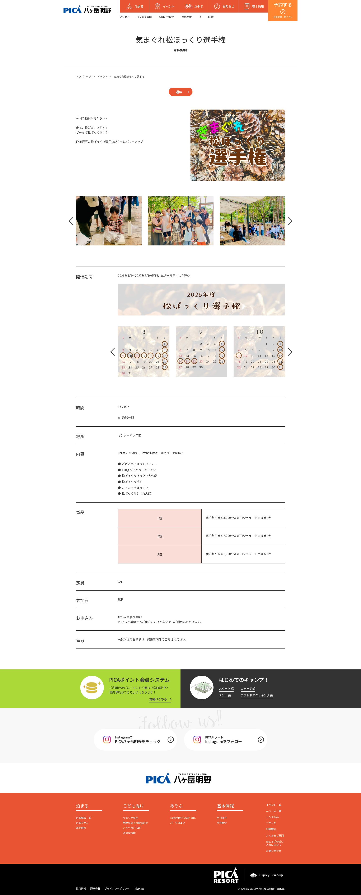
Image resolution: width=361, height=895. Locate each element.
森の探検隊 (129, 833)
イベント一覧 (273, 804)
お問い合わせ (166, 16)
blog (211, 16)
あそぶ (176, 806)
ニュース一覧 (273, 810)
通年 (179, 91)
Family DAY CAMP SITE (183, 817)
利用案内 (222, 817)
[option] (109, 221)
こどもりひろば (132, 828)
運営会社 (95, 888)
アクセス (125, 16)
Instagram (186, 16)
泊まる (82, 806)
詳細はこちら (158, 699)
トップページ (83, 76)
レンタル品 (272, 817)
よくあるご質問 (275, 835)
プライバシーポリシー (117, 888)
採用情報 (81, 888)
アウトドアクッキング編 (257, 695)
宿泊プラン (82, 822)
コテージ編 (248, 688)
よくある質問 (144, 16)
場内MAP (222, 822)
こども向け (133, 806)
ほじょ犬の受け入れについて (275, 843)
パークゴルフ (177, 822)
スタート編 (226, 688)
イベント (103, 76)
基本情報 (225, 806)
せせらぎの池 (130, 817)
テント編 (225, 695)
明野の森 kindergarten (135, 822)
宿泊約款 (139, 888)
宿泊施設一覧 (83, 817)
